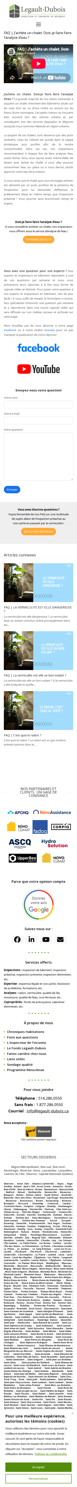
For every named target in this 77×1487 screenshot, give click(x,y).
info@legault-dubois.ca (48, 1110)
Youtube (49, 330)
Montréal (33, 1271)
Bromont (66, 1200)
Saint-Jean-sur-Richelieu (58, 1359)
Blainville (8, 1197)
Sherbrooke (24, 1322)
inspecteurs (65, 227)
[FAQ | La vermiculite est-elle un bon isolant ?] (38, 650)
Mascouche (37, 1266)
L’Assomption (25, 1254)
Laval (61, 1254)
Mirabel (17, 1268)
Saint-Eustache (42, 1354)
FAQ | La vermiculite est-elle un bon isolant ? (35, 675)
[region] (38, 1448)
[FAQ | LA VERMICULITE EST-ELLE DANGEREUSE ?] (38, 582)
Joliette (19, 1237)
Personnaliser (38, 1479)
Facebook (10, 330)
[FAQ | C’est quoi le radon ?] (38, 710)
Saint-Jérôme (65, 1379)
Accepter (38, 1467)
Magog (7, 1268)
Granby (38, 1229)
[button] (38, 24)
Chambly (51, 1206)
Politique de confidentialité (51, 1454)
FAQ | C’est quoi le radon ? (22, 735)
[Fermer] (72, 1413)
